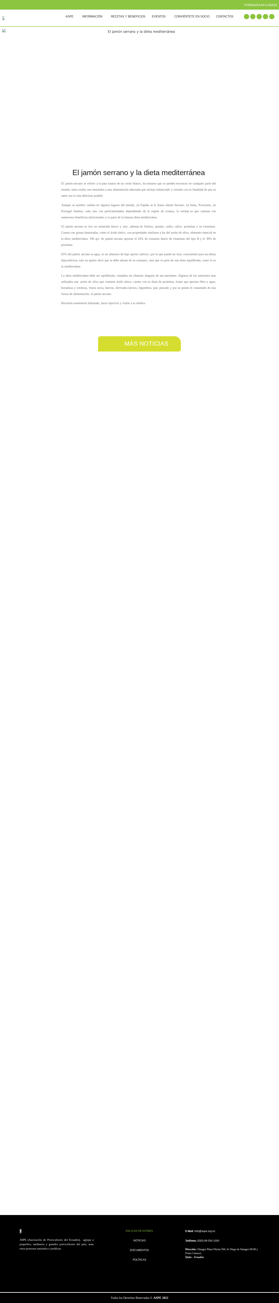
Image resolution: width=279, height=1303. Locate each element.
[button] (70, 16)
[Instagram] (259, 16)
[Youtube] (265, 16)
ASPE (69, 16)
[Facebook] (246, 16)
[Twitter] (252, 16)
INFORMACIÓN (92, 16)
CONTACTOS (224, 16)
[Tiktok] (271, 16)
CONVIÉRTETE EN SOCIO (191, 16)
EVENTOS (159, 16)
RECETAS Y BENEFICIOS (128, 16)
